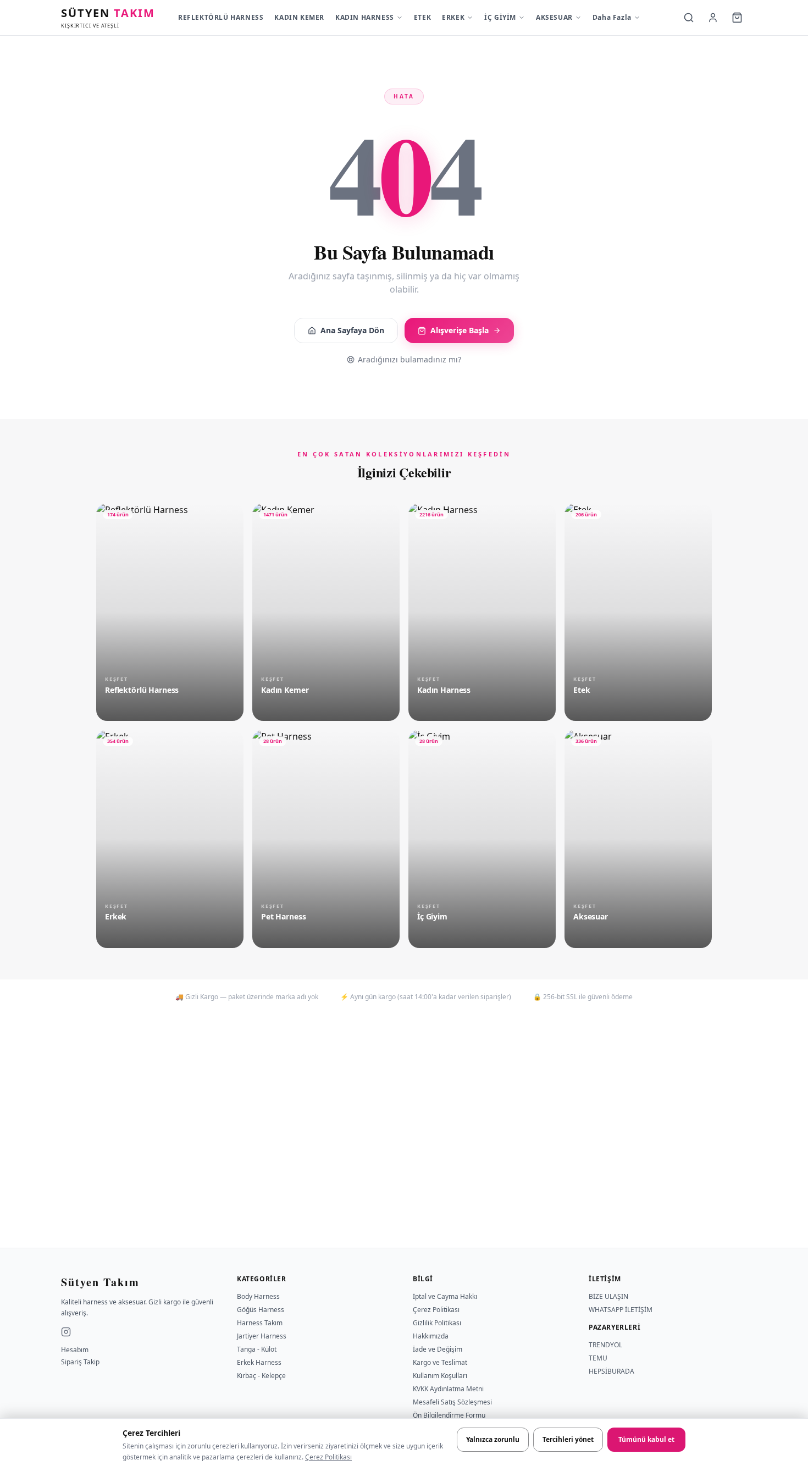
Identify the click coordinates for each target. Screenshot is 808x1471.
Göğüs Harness (260, 1309)
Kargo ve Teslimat (440, 1362)
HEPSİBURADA (611, 1371)
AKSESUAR (554, 17)
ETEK (422, 17)
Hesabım (74, 1350)
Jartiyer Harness (261, 1336)
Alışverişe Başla (459, 330)
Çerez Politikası (328, 1457)
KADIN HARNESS (364, 17)
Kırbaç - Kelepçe (261, 1375)
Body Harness (258, 1296)
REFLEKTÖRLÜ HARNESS (220, 17)
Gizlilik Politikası (437, 1322)
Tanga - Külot (256, 1349)
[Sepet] (737, 17)
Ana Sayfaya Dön (352, 330)
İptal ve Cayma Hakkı (445, 1296)
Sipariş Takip (80, 1362)
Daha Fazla (612, 17)
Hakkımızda (431, 1336)
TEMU (598, 1358)
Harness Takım (260, 1322)
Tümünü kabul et (646, 1439)
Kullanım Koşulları (440, 1375)
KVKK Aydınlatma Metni (448, 1388)
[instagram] (66, 1332)
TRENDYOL (605, 1344)
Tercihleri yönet (568, 1439)
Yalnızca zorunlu (492, 1439)
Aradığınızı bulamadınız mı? (409, 359)
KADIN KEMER (299, 17)
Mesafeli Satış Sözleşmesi (452, 1402)
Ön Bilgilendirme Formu (449, 1415)
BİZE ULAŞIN (608, 1296)
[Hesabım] (713, 17)
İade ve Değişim (437, 1349)
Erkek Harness (259, 1362)
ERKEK (453, 17)
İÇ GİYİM (500, 17)
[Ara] (689, 17)
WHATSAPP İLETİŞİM (620, 1309)
